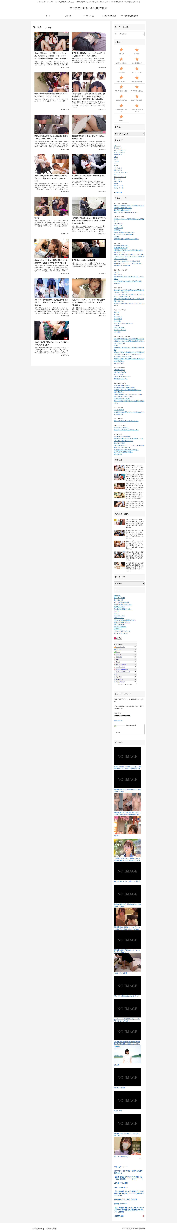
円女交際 (116, 272)
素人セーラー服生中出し (121, 245)
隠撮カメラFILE (118, 363)
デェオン (116, 613)
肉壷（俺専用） (118, 392)
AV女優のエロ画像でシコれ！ (123, 609)
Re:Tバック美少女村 (120, 627)
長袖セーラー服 (118, 186)
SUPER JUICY (118, 228)
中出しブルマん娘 (119, 327)
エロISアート (118, 629)
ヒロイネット (118, 316)
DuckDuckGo (119, 679)
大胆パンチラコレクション (122, 376)
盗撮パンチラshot (119, 624)
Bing (117, 659)
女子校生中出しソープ (120, 248)
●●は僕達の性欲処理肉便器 (122, 436)
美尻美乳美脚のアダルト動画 (123, 604)
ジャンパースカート (120, 150)
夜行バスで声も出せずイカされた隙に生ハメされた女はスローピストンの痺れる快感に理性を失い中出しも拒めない (129, 341)
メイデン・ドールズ (120, 330)
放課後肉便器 (118, 454)
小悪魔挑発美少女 (119, 370)
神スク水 (116, 312)
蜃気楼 (116, 345)
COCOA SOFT (118, 223)
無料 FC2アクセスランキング (125, 684)
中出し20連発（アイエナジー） (123, 396)
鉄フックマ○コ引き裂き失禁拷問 (124, 234)
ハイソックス (118, 168)
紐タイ (116, 159)
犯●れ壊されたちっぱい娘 (122, 398)
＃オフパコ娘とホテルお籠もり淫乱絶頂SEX (127, 281)
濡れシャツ (117, 179)
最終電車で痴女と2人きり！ (122, 210)
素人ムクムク (118, 274)
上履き (116, 157)
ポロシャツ (117, 146)
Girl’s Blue (117, 283)
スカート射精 (118, 181)
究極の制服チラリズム (120, 379)
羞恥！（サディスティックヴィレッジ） (126, 421)
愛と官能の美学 (118, 600)
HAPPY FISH (118, 225)
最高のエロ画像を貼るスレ (122, 622)
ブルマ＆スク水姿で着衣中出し (123, 323)
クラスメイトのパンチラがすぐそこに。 (126, 430)
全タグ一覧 (118, 192)
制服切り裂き (118, 154)
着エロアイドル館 (119, 598)
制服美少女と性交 (119, 252)
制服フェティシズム (120, 372)
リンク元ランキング (119, 644)
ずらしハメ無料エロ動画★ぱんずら (125, 620)
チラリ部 (116, 611)
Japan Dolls (119, 677)
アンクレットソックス (120, 172)
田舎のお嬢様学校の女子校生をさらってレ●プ (128, 394)
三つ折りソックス (119, 152)
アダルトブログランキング (122, 631)
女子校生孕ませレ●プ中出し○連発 (124, 387)
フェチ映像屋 (118, 319)
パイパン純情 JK (119, 410)
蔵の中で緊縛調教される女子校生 (124, 232)
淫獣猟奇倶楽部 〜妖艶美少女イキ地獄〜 (126, 239)
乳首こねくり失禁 (119, 443)
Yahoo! (118, 662)
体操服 (116, 183)
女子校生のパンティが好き (122, 265)
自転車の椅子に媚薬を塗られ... (123, 452)
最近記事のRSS (118, 720)
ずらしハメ (117, 174)
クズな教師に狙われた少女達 (123, 356)
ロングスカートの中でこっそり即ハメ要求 (127, 261)
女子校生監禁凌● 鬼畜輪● (121, 385)
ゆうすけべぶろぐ (119, 607)
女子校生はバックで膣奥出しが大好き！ (126, 450)
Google (118, 652)
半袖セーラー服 (118, 188)
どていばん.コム (119, 618)
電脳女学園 (117, 595)
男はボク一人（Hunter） (121, 427)
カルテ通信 (117, 332)
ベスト (116, 163)
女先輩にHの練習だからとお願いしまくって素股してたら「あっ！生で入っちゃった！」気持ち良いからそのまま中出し (129, 257)
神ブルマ (116, 314)
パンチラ (116, 161)
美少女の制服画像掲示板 (121, 602)
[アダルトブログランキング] (118, 638)
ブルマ (116, 166)
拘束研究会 (117, 230)
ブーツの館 (117, 321)
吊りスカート (118, 148)
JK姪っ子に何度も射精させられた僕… (125, 212)
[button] (142, 34)
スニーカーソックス (120, 177)
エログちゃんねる (119, 615)
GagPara (116, 236)
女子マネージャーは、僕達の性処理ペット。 (127, 390)
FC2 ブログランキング (121, 633)
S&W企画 (116, 325)
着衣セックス (118, 170)
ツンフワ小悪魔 (118, 374)
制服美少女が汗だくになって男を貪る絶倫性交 (128, 250)
